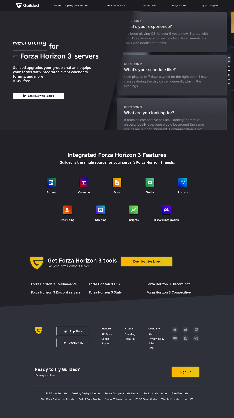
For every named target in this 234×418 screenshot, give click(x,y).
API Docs (106, 334)
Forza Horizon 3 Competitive (169, 292)
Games (105, 338)
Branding (130, 334)
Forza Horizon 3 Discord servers (55, 292)
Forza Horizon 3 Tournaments (54, 284)
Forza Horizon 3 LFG (104, 284)
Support (106, 343)
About (151, 334)
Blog (151, 348)
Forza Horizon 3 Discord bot (168, 284)
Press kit (130, 338)
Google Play (76, 342)
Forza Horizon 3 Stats (105, 292)
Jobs (151, 343)
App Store (76, 331)
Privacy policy (156, 338)
